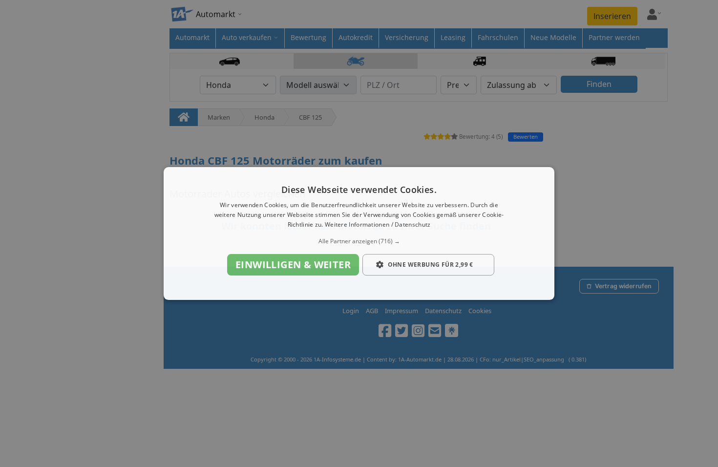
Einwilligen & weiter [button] (293, 264)
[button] (359, 241)
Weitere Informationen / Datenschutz (378, 224)
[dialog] (359, 233)
